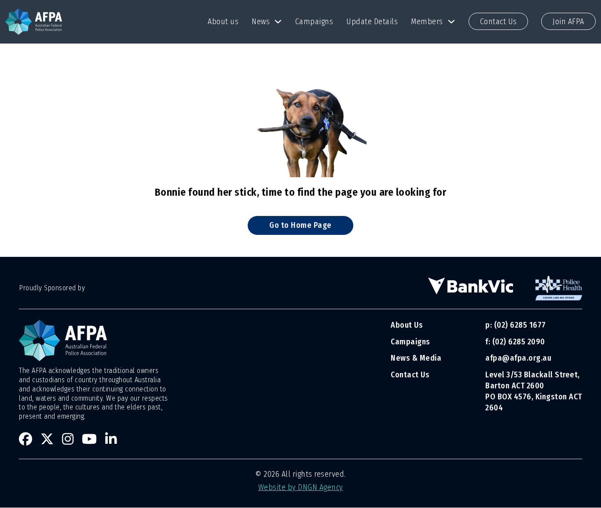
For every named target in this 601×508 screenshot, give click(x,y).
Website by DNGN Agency (300, 487)
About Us (407, 325)
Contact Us (498, 21)
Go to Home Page (300, 225)
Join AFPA (568, 21)
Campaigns (314, 21)
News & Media (416, 358)
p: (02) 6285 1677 (516, 325)
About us (223, 21)
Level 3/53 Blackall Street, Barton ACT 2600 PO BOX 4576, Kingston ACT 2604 (533, 391)
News (261, 21)
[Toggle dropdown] (278, 22)
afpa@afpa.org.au (518, 358)
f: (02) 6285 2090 (515, 342)
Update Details (372, 21)
